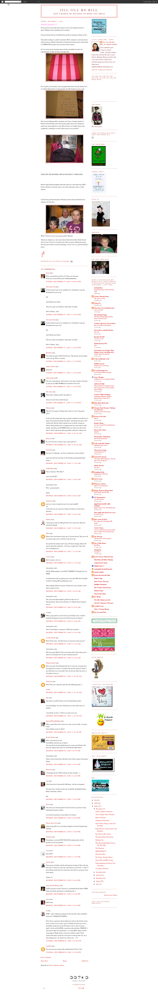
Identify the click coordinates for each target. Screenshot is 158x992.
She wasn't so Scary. (99, 298)
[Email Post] (71, 261)
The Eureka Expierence (100, 438)
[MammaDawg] (100, 791)
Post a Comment (46, 957)
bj (46, 911)
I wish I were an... (99, 514)
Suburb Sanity (98, 590)
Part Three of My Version (103, 834)
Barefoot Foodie (99, 337)
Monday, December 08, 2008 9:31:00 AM (63, 644)
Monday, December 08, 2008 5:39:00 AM (63, 479)
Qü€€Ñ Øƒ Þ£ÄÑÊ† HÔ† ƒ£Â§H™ (102, 505)
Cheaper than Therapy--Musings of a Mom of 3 (104, 409)
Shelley (48, 519)
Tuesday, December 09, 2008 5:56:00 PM (63, 952)
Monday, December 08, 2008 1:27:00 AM (63, 463)
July (97, 884)
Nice (95, 345)
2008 (96, 806)
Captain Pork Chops (100, 563)
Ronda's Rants (50, 737)
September (99, 878)
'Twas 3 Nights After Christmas (105, 814)
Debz (47, 533)
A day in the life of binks (102, 443)
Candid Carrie (99, 606)
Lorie (47, 851)
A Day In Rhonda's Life (101, 359)
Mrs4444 (49, 770)
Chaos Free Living (100, 450)
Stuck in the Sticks (100, 594)
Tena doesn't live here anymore (102, 538)
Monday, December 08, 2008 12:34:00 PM (63, 732)
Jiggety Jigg (98, 578)
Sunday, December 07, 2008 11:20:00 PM (63, 314)
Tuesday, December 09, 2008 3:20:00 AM (63, 941)
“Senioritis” (97, 552)
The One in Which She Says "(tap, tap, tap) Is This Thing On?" (105, 459)
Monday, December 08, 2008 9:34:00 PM (63, 880)
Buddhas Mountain (100, 584)
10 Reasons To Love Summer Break (104, 379)
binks (48, 273)
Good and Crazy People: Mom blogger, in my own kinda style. (104, 351)
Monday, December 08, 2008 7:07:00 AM (63, 528)
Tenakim (48, 837)
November (99, 872)
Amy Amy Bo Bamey (52, 885)
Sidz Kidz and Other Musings (103, 560)
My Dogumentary (100, 497)
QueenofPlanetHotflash (53, 721)
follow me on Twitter (110, 895)
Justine (48, 862)
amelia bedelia (50, 366)
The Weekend (99, 848)
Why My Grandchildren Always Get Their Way (105, 844)
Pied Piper (97, 545)
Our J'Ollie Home (100, 543)
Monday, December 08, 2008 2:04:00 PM (63, 751)
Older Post (85, 961)
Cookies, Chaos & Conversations (104, 323)
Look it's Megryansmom (102, 394)
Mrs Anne (49, 392)
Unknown (49, 501)
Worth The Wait (100, 854)
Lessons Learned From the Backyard (104, 425)
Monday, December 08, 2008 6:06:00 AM (63, 496)
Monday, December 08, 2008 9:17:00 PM (63, 857)
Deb (47, 698)
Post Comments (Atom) (56, 965)
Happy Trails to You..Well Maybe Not (104, 508)
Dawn (48, 804)
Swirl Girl (49, 450)
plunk (81, 988)
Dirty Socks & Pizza (100, 519)
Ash (47, 781)
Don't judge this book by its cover (105, 512)
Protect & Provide (100, 416)
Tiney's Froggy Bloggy (101, 609)
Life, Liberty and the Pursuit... (104, 330)
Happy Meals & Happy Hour (103, 490)
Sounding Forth (99, 472)
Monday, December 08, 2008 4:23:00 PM (63, 776)
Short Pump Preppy (100, 315)
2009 (96, 803)
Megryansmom (50, 663)
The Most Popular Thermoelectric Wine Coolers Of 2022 (103, 317)
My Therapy (98, 536)
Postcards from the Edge (102, 575)
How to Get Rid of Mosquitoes (102, 325)
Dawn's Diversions (100, 430)
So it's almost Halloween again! (103, 372)
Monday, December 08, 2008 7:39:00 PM (63, 799)
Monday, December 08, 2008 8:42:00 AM (63, 591)
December (99, 809)
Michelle (49, 353)
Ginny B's (97, 303)
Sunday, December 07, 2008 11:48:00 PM (63, 373)
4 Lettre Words (50, 638)
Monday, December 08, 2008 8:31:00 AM (63, 563)
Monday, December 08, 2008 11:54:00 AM (64, 716)
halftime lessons (99, 364)
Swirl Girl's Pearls (100, 457)
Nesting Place (98, 288)
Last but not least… (99, 499)
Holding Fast (99, 840)
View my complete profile (102, 69)
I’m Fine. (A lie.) (99, 339)
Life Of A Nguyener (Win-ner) (103, 603)
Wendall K (97, 550)
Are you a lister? (98, 310)
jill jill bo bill (79, 10)
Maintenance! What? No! (101, 474)
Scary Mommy (99, 377)
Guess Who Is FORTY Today (104, 860)
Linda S (48, 557)
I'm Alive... (97, 467)
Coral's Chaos (98, 528)
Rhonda (48, 408)
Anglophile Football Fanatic (103, 569)
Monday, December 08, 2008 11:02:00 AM (64, 676)
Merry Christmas (100, 817)
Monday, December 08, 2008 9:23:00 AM (63, 632)
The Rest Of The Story (102, 820)
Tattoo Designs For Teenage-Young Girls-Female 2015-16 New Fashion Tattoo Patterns (104, 387)
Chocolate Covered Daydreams (104, 308)
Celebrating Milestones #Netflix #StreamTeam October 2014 (103, 397)
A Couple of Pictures (101, 868)
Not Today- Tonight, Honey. (104, 857)
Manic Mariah (99, 465)
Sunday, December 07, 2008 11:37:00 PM (63, 361)
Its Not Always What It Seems (103, 557)
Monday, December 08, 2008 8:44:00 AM (63, 607)
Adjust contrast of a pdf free (102, 354)
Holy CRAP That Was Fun (101, 492)
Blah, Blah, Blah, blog (101, 403)
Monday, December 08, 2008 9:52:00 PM (63, 905)
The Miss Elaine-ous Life (102, 600)
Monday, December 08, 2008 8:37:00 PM (63, 845)
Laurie (48, 689)
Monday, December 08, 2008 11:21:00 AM (64, 692)
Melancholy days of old (100, 445)
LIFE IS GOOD (99, 384)
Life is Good (98, 479)
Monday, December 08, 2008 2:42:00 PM (63, 764)
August (98, 881)
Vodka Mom (50, 468)
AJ (47, 612)
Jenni (47, 899)
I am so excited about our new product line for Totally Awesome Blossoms (104, 530)
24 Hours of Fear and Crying (102, 411)
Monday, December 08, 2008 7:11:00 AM (63, 551)
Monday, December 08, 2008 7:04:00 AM (63, 514)
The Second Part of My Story (104, 837)
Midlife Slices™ (99, 566)
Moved (96, 418)
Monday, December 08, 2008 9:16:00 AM (63, 621)
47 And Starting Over (101, 370)
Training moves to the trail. (101, 365)
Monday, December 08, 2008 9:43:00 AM (63, 658)
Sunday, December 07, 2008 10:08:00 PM (63, 281)
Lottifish (48, 946)
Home (65, 961)
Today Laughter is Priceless (104, 811)
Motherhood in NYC (100, 343)
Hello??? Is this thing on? (101, 486)
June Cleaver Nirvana (101, 581)
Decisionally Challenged (102, 436)
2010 (96, 800)
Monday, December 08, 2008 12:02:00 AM (64, 433)
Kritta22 (48, 438)
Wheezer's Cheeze (100, 484)
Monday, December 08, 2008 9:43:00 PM (63, 894)
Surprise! (96, 432)
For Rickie (97, 597)
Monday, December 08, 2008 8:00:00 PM (63, 818)
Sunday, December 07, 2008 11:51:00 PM (63, 403)
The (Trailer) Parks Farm (102, 587)
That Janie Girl (50, 287)
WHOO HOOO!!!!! (101, 851)
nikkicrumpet (50, 378)
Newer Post (44, 961)
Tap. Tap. (96, 332)
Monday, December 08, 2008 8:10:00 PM (63, 832)
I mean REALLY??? (100, 452)
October (98, 875)
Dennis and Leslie (51, 823)
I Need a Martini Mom (101, 296)
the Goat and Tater (100, 612)
